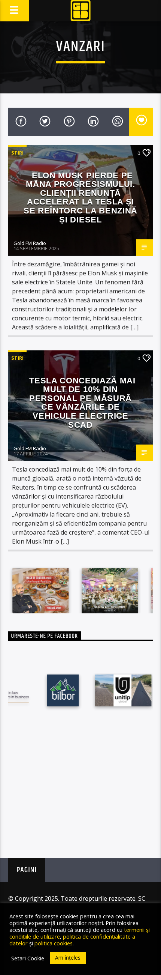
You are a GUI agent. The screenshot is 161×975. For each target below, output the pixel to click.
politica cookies (53, 943)
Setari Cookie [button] (27, 958)
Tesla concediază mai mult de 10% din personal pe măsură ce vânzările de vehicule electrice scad (82, 403)
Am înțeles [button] (67, 957)
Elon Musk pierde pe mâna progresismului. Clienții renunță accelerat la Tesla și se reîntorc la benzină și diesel (80, 197)
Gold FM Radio (29, 243)
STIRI (17, 152)
